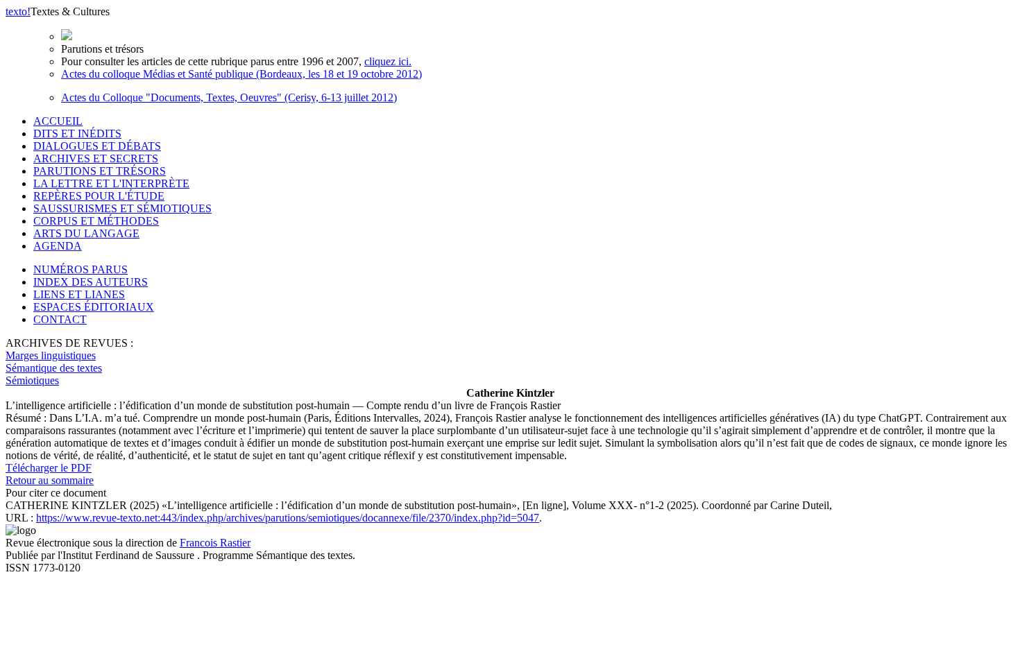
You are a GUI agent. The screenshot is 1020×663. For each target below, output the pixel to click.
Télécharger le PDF (49, 468)
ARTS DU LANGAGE (86, 233)
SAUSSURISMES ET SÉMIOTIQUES (122, 208)
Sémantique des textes (54, 368)
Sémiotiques (32, 380)
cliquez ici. (387, 61)
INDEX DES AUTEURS (90, 282)
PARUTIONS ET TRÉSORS (99, 171)
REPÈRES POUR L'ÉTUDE (98, 196)
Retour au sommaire (50, 480)
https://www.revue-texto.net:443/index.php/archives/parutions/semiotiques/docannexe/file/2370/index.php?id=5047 (287, 518)
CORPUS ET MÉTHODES (96, 221)
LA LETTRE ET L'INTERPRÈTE (111, 183)
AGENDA (57, 246)
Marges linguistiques (51, 355)
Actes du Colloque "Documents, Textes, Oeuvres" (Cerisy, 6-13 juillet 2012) (229, 97)
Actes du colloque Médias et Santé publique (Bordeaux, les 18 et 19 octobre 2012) (241, 74)
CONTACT (60, 319)
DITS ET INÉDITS (77, 133)
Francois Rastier (215, 543)
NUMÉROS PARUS (80, 269)
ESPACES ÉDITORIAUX (93, 307)
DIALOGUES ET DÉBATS (97, 146)
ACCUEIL (58, 121)
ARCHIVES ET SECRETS (95, 158)
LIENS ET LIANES (79, 294)
